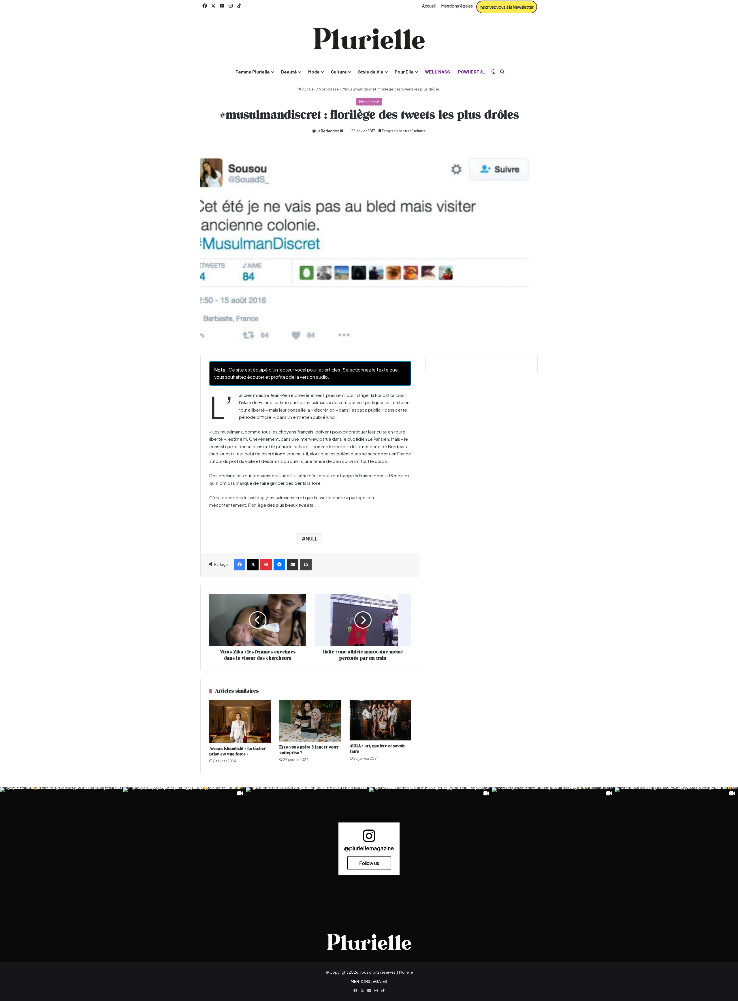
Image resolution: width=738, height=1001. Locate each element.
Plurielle (406, 972)
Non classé (329, 89)
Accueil (429, 5)
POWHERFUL (471, 71)
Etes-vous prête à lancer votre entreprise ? (309, 750)
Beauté (289, 71)
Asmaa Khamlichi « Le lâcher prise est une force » (237, 751)
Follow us (369, 863)
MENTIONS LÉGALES (369, 981)
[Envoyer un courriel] (341, 131)
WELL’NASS (437, 71)
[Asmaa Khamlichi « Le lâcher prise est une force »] (240, 721)
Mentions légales (457, 5)
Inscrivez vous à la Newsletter (507, 7)
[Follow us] (369, 838)
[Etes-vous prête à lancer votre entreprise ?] (310, 721)
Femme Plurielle (253, 71)
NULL (311, 539)
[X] (253, 564)
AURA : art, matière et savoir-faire (378, 749)
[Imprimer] (306, 564)
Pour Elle (404, 71)
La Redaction (328, 131)
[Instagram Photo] (61, 848)
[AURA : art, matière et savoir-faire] (380, 720)
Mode (314, 71)
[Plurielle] (369, 39)
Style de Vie (370, 71)
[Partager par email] (292, 564)
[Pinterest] (266, 564)
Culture (339, 71)
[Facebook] (239, 564)
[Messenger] (279, 564)
